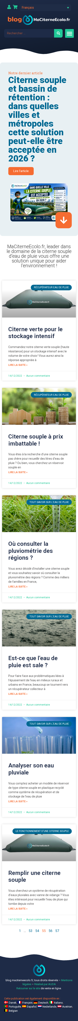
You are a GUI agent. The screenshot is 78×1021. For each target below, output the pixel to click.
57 (57, 931)
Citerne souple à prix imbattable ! (35, 440)
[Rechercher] (58, 33)
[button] (45, 7)
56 (50, 931)
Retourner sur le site (28, 988)
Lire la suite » (17, 365)
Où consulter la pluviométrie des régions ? (30, 550)
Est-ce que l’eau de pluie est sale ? (33, 662)
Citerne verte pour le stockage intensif (35, 333)
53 (30, 931)
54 (37, 931)
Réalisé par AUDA (45, 984)
